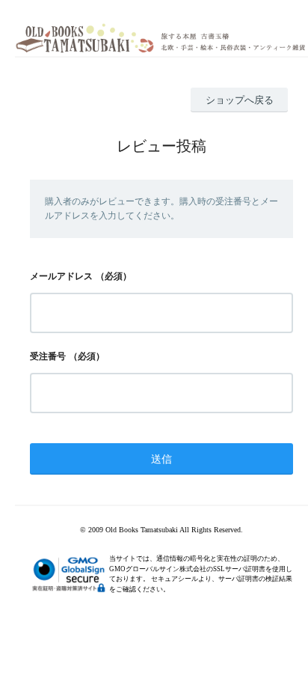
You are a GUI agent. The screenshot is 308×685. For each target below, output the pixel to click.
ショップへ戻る (240, 100)
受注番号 (48, 356)
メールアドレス (61, 276)
